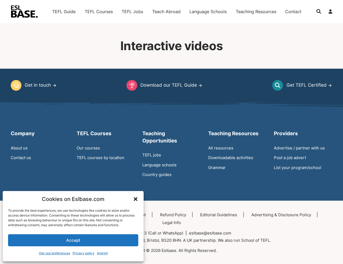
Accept (73, 240)
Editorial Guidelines (218, 214)
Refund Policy (173, 214)
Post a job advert (290, 157)
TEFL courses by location (100, 157)
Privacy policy (83, 253)
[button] (135, 199)
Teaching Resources (256, 11)
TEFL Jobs (132, 11)
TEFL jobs (151, 154)
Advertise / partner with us (299, 148)
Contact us (21, 157)
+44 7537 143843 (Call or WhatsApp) (147, 233)
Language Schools (208, 11)
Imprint (102, 253)
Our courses (88, 148)
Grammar (217, 167)
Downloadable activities (230, 157)
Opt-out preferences (54, 253)
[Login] (330, 11)
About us (19, 148)
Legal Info (171, 222)
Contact (293, 11)
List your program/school (297, 167)
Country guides (157, 174)
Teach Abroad (166, 11)
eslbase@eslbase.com (210, 233)
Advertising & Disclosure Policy (281, 214)
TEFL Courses (99, 11)
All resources (220, 148)
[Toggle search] (319, 11)
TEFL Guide (64, 11)
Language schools (159, 164)
